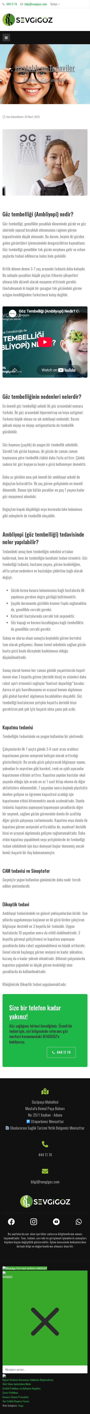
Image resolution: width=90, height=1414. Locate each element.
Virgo (20, 1405)
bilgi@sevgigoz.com (35, 4)
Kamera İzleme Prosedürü (16, 1397)
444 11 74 (11, 4)
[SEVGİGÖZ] (28, 19)
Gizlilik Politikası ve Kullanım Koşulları (22, 1388)
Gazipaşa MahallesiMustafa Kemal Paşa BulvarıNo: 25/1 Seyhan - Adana (45, 1108)
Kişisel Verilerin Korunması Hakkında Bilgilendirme (28, 1380)
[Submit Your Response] (4, 1375)
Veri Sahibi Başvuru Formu (16, 1401)
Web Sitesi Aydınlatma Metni (17, 1384)
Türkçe (54, 4)
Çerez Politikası (10, 1392)
